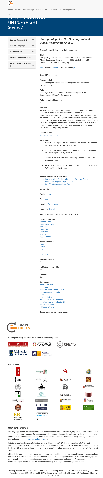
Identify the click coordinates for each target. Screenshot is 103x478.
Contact (11, 14)
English (52, 209)
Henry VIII (43, 234)
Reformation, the (46, 284)
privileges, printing (47, 307)
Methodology (28, 9)
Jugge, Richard (46, 236)
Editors (18, 9)
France (42, 246)
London (43, 251)
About (10, 9)
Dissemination (41, 9)
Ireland (42, 249)
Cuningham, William (47, 224)
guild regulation (46, 297)
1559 (46, 199)
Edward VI (44, 229)
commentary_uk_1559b (49, 135)
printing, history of (47, 304)
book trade (44, 287)
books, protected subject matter (52, 289)
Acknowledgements (67, 9)
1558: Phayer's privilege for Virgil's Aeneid (56, 181)
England (43, 244)
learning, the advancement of (51, 299)
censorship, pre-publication (50, 292)
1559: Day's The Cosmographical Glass (55, 184)
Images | (56, 67)
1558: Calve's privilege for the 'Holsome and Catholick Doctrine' (65, 179)
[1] (74, 67)
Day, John (43, 226)
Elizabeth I (44, 231)
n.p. (50, 194)
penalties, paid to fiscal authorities (53, 302)
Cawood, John (45, 221)
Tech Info (53, 9)
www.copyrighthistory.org (37, 439)
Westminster (53, 204)
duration (43, 294)
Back (41, 67)
